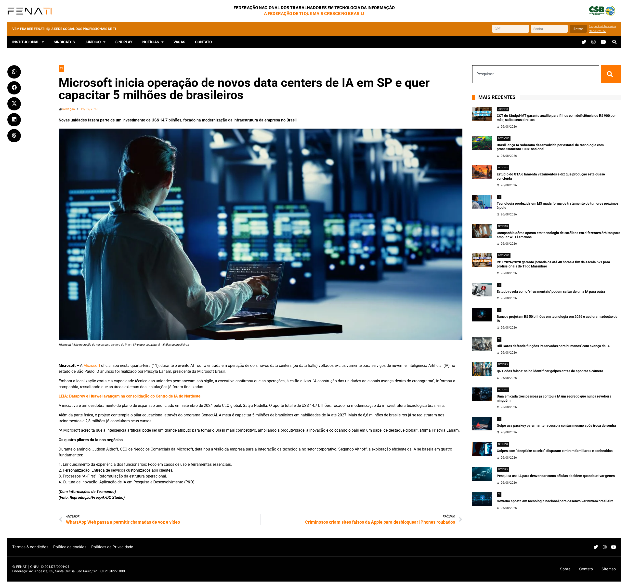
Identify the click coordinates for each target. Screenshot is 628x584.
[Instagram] (593, 42)
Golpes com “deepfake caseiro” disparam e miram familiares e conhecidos (555, 451)
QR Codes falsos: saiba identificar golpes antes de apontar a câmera (550, 371)
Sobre (565, 569)
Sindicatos (64, 42)
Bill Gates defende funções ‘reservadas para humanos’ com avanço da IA (553, 346)
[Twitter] (584, 42)
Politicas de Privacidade (112, 546)
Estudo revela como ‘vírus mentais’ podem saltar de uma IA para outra (551, 291)
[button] (614, 42)
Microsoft (91, 365)
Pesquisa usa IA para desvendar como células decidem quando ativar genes (556, 476)
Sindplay (123, 42)
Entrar (578, 29)
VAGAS (179, 42)
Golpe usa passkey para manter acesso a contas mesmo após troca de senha (556, 425)
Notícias (150, 42)
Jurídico (503, 109)
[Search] (611, 74)
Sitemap (609, 569)
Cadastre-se (597, 31)
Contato (203, 42)
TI (61, 68)
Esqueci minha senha (602, 26)
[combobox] (535, 74)
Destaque (503, 138)
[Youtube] (603, 42)
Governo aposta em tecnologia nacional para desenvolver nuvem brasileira (555, 501)
